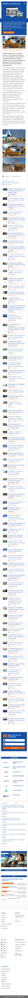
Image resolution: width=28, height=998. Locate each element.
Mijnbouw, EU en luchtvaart (10, 865)
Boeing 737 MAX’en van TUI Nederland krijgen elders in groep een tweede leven (16, 542)
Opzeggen (17, 948)
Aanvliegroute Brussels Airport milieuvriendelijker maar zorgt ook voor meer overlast (16, 657)
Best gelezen (5, 803)
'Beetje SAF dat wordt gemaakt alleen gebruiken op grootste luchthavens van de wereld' (16, 557)
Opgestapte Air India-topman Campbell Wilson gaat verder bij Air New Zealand (16, 609)
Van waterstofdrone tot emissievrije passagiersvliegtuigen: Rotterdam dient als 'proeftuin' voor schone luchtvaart (16, 328)
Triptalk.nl (3, 973)
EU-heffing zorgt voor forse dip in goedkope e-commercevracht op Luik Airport (16, 720)
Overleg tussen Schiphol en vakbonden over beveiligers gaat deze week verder (16, 343)
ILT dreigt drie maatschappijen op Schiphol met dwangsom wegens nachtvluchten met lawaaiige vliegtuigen (13, 807)
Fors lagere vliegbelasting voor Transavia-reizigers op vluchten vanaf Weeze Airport (16, 227)
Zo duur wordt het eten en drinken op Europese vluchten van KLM (16, 692)
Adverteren (3, 917)
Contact (3, 915)
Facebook (4, 946)
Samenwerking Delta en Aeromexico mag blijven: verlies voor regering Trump (16, 425)
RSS (3, 955)
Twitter (4, 944)
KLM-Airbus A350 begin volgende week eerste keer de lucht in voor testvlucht (16, 248)
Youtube (4, 950)
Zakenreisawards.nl (5, 988)
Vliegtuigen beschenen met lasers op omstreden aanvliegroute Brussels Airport (16, 712)
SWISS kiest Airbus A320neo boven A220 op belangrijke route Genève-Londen (16, 636)
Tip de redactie (7, 184)
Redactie (3, 919)
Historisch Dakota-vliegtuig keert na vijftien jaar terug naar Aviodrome (16, 495)
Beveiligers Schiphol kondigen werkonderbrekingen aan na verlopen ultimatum (15, 616)
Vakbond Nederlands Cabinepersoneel (20, 916)
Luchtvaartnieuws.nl (5, 969)
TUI (16, 919)
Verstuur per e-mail (9, 181)
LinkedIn (4, 948)
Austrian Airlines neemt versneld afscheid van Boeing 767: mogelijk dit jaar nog (16, 219)
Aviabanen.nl (4, 979)
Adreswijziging (18, 946)
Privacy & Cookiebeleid (6, 924)
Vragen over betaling (20, 944)
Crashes (15, 803)
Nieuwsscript (4, 926)
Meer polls (4, 899)
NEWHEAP (17, 921)
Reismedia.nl (4, 977)
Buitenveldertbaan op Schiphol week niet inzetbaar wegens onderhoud (15, 350)
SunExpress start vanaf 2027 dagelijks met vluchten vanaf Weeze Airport (15, 272)
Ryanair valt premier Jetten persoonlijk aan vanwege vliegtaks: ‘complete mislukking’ (15, 364)
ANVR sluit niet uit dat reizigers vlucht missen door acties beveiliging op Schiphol (16, 480)
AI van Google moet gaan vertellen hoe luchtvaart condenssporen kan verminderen (16, 517)
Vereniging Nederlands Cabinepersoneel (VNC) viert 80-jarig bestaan (16, 299)
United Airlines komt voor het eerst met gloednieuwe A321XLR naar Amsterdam (16, 235)
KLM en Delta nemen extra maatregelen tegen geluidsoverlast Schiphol (15, 671)
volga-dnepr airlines (16, 176)
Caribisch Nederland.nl (6, 984)
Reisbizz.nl (3, 975)
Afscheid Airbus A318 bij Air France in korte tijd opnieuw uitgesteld (15, 685)
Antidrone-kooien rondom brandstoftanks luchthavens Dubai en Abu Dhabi (16, 378)
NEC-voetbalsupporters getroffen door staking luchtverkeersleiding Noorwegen (16, 439)
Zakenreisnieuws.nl (5, 971)
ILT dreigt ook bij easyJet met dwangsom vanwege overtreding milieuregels (16, 256)
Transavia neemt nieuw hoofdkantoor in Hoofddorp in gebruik (15, 403)
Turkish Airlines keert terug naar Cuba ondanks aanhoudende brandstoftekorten (16, 584)
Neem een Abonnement (20, 942)
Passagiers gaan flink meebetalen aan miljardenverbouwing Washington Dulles (16, 576)
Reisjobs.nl (3, 981)
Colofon (3, 922)
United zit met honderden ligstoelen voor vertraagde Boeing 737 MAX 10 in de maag (16, 418)
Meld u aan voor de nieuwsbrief (11, 183)
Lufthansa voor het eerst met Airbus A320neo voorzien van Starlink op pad (15, 592)
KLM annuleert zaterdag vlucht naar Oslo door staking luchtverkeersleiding (15, 472)
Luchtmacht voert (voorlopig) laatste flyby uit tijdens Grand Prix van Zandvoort (16, 488)
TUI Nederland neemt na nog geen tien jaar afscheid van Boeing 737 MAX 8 (15, 650)
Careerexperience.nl (5, 986)
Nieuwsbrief (5, 942)
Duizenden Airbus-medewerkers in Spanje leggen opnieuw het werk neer (16, 280)
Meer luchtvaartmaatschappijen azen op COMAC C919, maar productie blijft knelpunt (16, 447)
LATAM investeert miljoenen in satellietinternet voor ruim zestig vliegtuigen (16, 205)
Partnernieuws (4, 928)
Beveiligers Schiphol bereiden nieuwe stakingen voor (14, 829)
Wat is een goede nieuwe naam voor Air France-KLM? (12, 879)
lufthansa (7, 176)
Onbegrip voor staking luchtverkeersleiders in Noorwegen (13, 509)
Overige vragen (18, 950)
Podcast (4, 957)
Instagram (4, 953)
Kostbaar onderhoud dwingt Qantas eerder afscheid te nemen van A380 (16, 264)
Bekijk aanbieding (8, 32)
